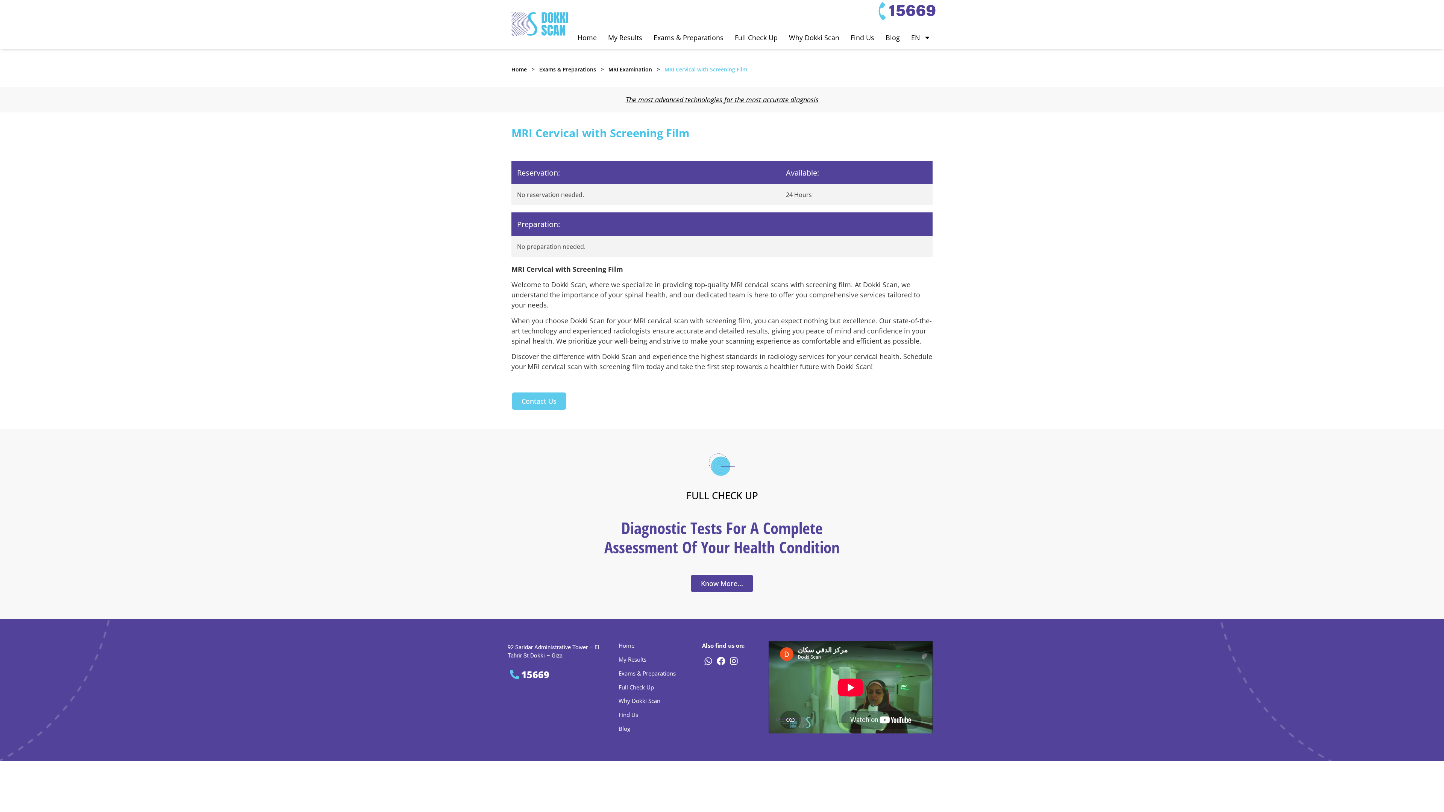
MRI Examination (630, 69)
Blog (893, 37)
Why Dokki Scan (814, 37)
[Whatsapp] (708, 661)
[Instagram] (734, 661)
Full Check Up (756, 37)
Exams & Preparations (689, 37)
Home (587, 37)
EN (915, 37)
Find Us (862, 37)
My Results (625, 37)
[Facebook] (721, 661)
